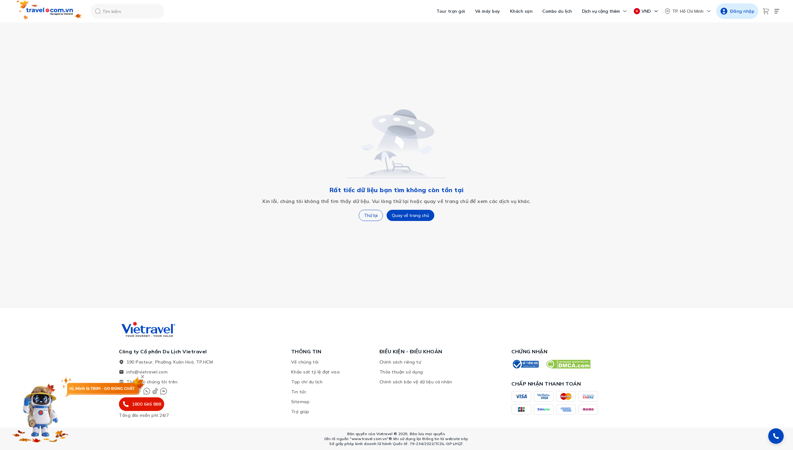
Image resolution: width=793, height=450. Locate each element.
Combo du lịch (557, 11)
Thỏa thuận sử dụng (401, 372)
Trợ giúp (300, 411)
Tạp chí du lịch (307, 382)
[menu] (777, 11)
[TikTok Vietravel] (155, 391)
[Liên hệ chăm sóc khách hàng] (776, 436)
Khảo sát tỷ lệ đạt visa (315, 372)
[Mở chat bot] (40, 411)
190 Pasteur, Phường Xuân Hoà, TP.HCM (169, 362)
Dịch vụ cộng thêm (601, 11)
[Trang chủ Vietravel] (49, 11)
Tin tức (299, 392)
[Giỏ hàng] (765, 11)
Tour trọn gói (450, 11)
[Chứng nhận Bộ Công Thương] (525, 364)
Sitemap (300, 401)
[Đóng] (142, 376)
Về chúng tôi (305, 362)
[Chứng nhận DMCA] (567, 364)
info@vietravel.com (147, 372)
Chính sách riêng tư (400, 362)
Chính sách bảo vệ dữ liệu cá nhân (415, 382)
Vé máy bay (487, 11)
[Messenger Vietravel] (163, 391)
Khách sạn (521, 11)
